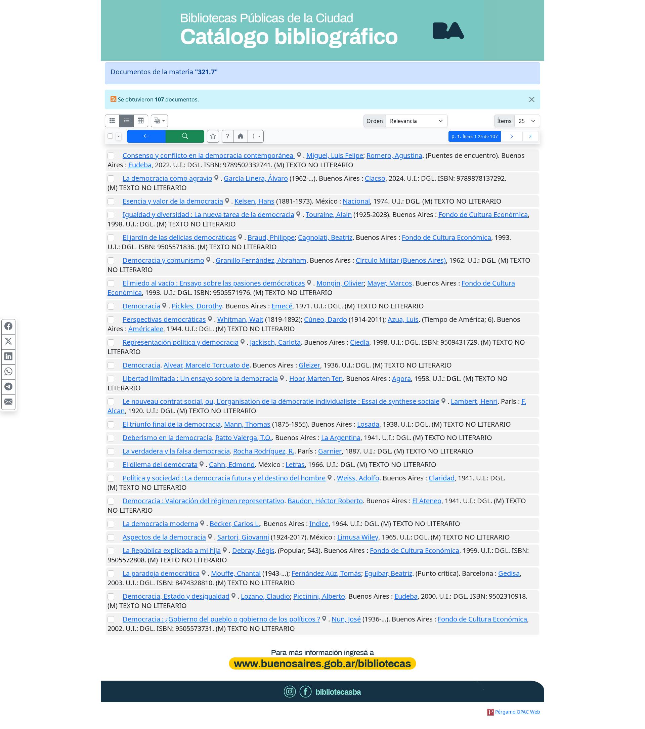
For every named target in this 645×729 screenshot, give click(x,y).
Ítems (504, 121)
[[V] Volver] (146, 136)
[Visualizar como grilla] (140, 121)
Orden (375, 121)
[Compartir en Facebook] (8, 327)
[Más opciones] (256, 136)
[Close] (532, 99)
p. (475, 136)
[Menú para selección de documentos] (119, 136)
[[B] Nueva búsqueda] (185, 136)
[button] (228, 136)
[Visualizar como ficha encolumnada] (126, 121)
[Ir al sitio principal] (322, 30)
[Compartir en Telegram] (8, 387)
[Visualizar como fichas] (112, 121)
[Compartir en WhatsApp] (8, 372)
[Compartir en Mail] (8, 402)
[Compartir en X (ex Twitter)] (8, 342)
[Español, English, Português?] (159, 121)
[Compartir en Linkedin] (8, 357)
